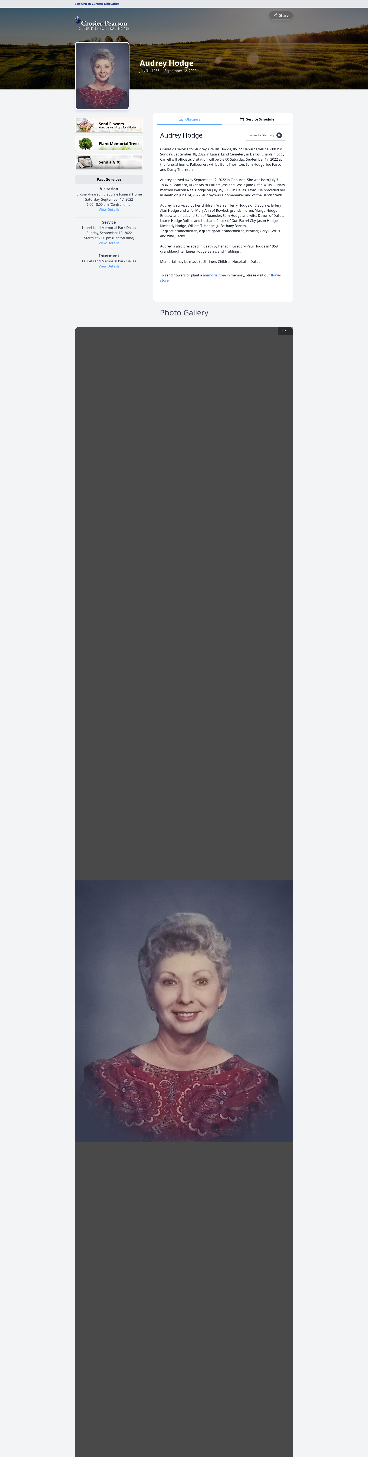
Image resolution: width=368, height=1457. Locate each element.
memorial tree (214, 275)
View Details (109, 209)
